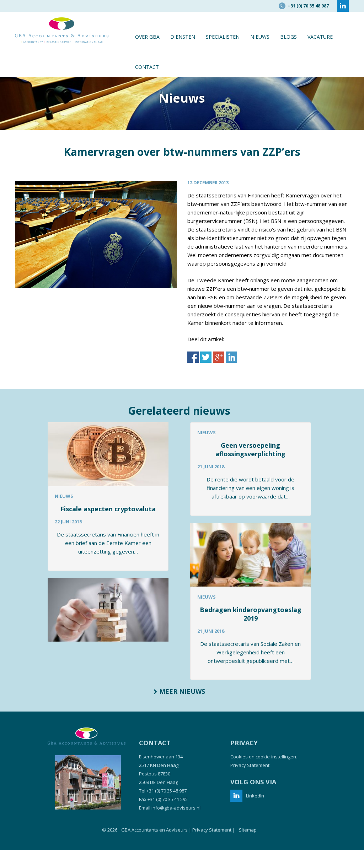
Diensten (182, 36)
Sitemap (248, 830)
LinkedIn (255, 795)
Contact (147, 67)
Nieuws (259, 36)
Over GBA (147, 36)
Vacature (320, 36)
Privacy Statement (249, 765)
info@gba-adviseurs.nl (175, 808)
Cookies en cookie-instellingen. (263, 756)
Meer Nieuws (181, 691)
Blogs (288, 36)
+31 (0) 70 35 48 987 (166, 791)
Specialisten (223, 36)
